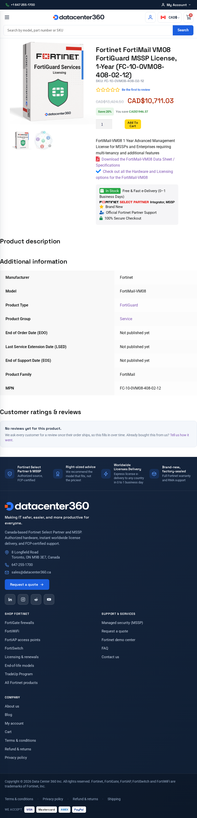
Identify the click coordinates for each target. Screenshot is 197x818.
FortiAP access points (22, 640)
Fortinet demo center (118, 640)
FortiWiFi (12, 631)
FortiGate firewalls (19, 623)
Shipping (114, 799)
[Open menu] (6, 17)
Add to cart (133, 124)
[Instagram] (23, 599)
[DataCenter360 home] (78, 17)
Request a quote (24, 584)
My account (14, 723)
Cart (8, 732)
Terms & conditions (20, 741)
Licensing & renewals (22, 657)
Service (126, 319)
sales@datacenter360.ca (31, 572)
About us (12, 706)
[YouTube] (49, 599)
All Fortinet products (21, 683)
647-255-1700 (22, 565)
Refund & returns (18, 749)
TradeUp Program (19, 674)
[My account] (150, 17)
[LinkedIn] (10, 599)
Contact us (110, 657)
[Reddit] (36, 599)
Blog (8, 715)
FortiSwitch (14, 648)
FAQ (105, 648)
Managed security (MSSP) (122, 623)
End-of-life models (19, 666)
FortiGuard (129, 305)
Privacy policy (16, 758)
